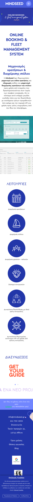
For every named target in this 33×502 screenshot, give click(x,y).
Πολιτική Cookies (18, 490)
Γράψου (8, 406)
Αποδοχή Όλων (25, 496)
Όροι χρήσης (16, 440)
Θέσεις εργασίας (16, 444)
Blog (17, 448)
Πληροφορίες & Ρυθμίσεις (10, 496)
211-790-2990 (16, 421)
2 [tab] (18, 384)
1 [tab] (15, 384)
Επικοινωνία (16, 425)
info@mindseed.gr (16, 417)
